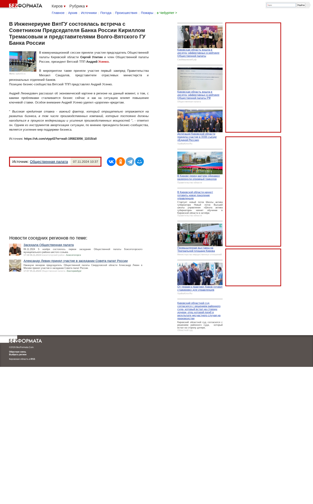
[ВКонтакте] (111, 161)
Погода (105, 13)
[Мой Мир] (139, 161)
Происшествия (126, 13)
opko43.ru (21, 73)
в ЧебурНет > (167, 13)
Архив (72, 13)
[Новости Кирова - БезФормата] (21, 4)
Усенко (103, 61)
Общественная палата (49, 162)
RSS (33, 359)
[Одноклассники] (120, 161)
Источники (89, 13)
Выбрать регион (17, 354)
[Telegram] (130, 161)
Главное (58, 13)
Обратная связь (17, 352)
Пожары (147, 13)
